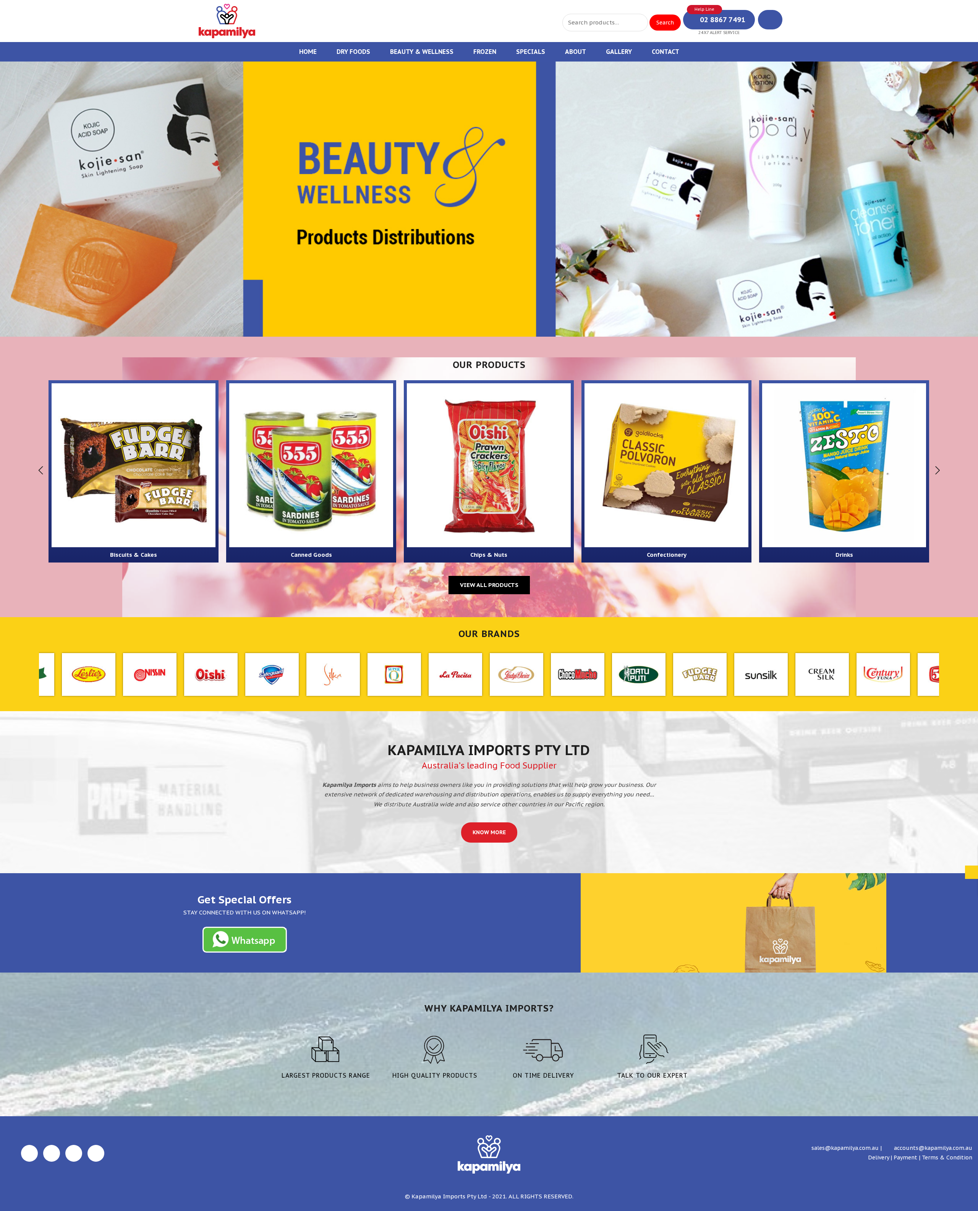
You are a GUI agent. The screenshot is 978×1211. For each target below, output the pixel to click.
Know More (489, 832)
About (575, 51)
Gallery (619, 51)
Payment (905, 1157)
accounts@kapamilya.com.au (932, 1148)
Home (308, 51)
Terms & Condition (947, 1157)
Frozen (484, 51)
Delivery (878, 1157)
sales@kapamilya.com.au (844, 1148)
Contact (665, 51)
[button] (14, 198)
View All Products (489, 584)
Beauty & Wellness (421, 51)
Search (665, 22)
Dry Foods (353, 51)
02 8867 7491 (721, 19)
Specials (530, 51)
